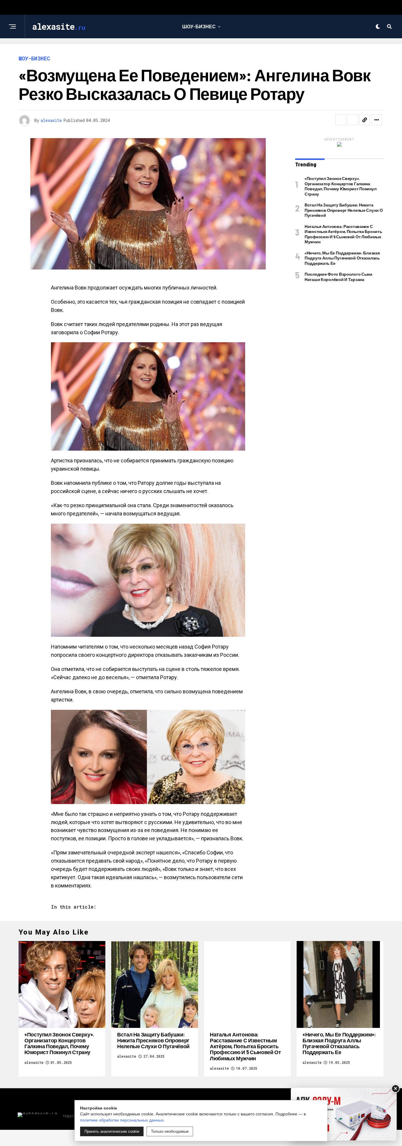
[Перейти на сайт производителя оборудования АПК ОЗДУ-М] (343, 1114)
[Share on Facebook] (340, 120)
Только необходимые (170, 1131)
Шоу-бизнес (199, 26)
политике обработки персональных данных (122, 1120)
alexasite (51, 120)
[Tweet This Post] (352, 120)
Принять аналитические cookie (111, 1131)
